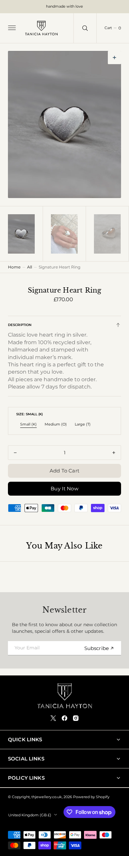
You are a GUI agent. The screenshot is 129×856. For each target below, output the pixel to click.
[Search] (85, 28)
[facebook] (64, 718)
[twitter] (53, 718)
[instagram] (76, 718)
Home (14, 267)
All (29, 267)
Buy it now (64, 488)
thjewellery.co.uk (46, 797)
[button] (11, 28)
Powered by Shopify (91, 797)
